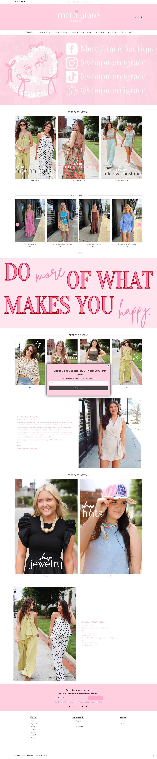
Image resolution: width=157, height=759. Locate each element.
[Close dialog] (108, 365)
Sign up (78, 388)
